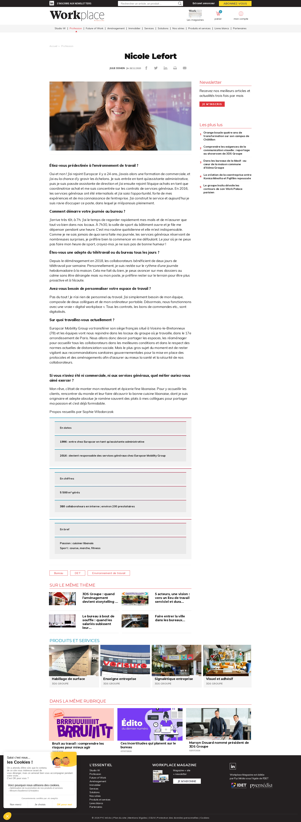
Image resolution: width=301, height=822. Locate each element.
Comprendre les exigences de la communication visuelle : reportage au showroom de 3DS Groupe (226, 150)
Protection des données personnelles (177, 817)
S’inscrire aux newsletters (74, 3)
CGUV (152, 817)
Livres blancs (222, 28)
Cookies (204, 817)
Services (149, 28)
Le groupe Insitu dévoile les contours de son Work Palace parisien (222, 189)
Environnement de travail (108, 573)
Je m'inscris (212, 104)
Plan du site (119, 817)
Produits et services (199, 28)
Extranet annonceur (204, 3)
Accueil (53, 46)
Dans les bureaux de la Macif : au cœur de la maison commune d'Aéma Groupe (224, 164)
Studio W (60, 28)
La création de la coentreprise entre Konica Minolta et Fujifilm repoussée (227, 176)
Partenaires (239, 28)
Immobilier (134, 28)
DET (78, 573)
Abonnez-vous (235, 3)
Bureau (58, 573)
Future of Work (94, 28)
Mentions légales (137, 817)
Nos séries (178, 28)
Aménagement (116, 28)
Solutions (163, 28)
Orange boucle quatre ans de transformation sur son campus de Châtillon (226, 136)
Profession (76, 28)
